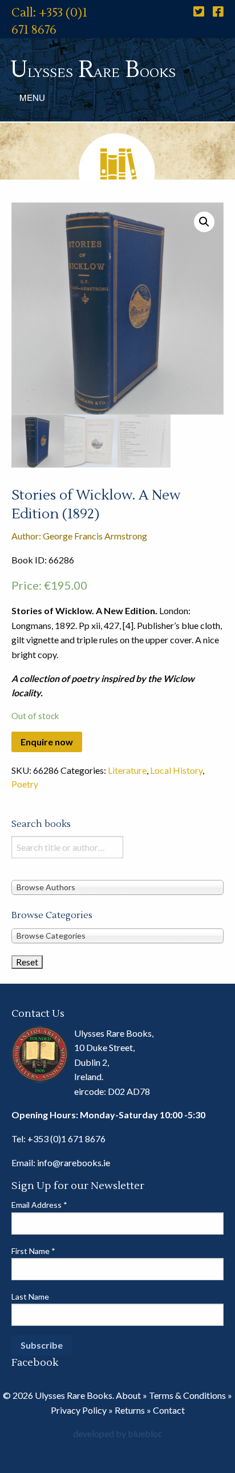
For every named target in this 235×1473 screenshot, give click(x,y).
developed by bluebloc (118, 1433)
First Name (33, 1251)
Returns (130, 1410)
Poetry (24, 783)
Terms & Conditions (187, 1395)
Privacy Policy (79, 1410)
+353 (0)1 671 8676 (66, 1138)
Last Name (30, 1296)
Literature (127, 770)
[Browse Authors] (117, 886)
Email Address (39, 1205)
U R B (93, 69)
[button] (204, 222)
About (128, 1395)
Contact (169, 1410)
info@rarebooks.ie (73, 1162)
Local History (176, 770)
